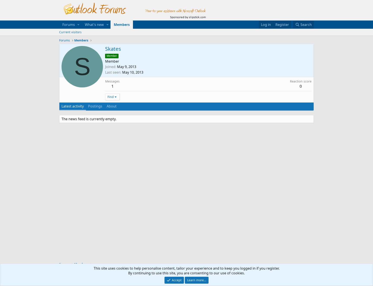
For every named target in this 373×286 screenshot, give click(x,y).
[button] (78, 25)
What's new (94, 24)
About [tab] (112, 106)
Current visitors (70, 32)
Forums (68, 24)
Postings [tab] (95, 106)
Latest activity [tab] (73, 106)
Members (122, 24)
